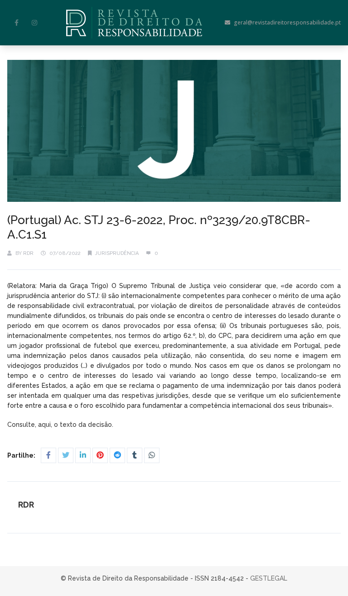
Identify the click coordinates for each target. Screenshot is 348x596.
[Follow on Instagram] (34, 23)
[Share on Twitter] (65, 455)
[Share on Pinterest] (100, 455)
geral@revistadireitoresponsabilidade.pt (287, 22)
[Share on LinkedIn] (83, 455)
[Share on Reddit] (117, 455)
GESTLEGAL (268, 578)
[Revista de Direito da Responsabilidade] (134, 22)
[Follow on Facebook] (16, 23)
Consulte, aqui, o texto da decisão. (61, 424)
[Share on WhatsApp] (152, 455)
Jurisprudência (117, 253)
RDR (28, 253)
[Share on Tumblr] (134, 455)
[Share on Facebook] (48, 455)
